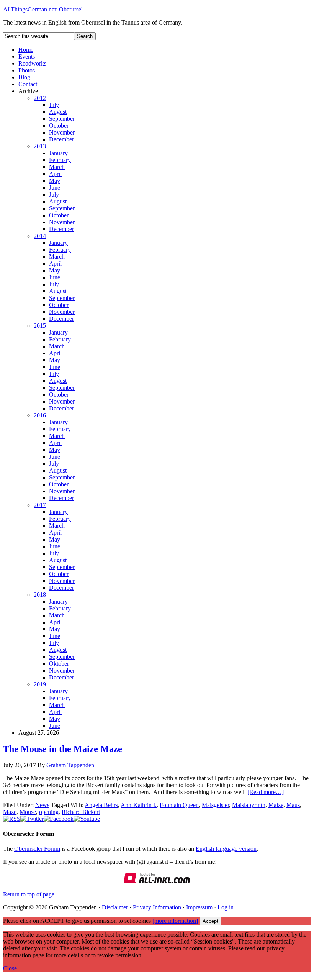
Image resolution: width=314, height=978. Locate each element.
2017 (40, 505)
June (54, 187)
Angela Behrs (101, 805)
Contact (27, 84)
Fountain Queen (179, 805)
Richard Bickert (81, 812)
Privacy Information (157, 907)
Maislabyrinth (248, 805)
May (54, 180)
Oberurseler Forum (37, 848)
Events (26, 56)
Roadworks (32, 63)
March (57, 167)
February (60, 160)
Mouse (28, 812)
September (62, 118)
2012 (40, 98)
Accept (210, 921)
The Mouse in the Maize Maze (62, 749)
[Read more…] (265, 792)
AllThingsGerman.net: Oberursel (43, 9)
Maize (275, 805)
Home (25, 49)
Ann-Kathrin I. (139, 805)
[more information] (175, 920)
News (42, 805)
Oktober (59, 663)
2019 (40, 684)
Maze (9, 812)
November (62, 132)
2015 (40, 325)
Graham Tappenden (70, 765)
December (61, 139)
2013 (40, 146)
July (54, 105)
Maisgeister (215, 805)
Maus (293, 805)
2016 (40, 415)
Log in (226, 907)
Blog (24, 77)
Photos (26, 70)
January (58, 153)
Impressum (199, 907)
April (55, 174)
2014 (40, 236)
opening (49, 812)
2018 (40, 594)
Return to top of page (28, 894)
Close (10, 968)
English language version (226, 848)
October (59, 125)
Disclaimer (115, 907)
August (58, 111)
